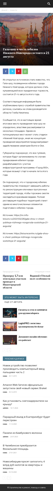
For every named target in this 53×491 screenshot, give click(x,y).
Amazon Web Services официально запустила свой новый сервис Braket (25, 386)
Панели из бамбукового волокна (22, 432)
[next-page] (9, 350)
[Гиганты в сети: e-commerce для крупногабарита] (10, 313)
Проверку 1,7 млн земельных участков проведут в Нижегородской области (14, 281)
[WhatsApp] (25, 71)
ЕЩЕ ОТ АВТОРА (13, 301)
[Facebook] (5, 71)
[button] (4, 4)
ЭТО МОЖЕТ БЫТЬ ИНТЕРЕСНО (21, 297)
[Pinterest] (18, 71)
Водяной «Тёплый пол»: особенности (40, 277)
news (5, 376)
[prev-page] (4, 350)
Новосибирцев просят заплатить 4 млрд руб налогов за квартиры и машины (24, 465)
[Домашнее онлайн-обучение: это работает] (10, 340)
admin (5, 408)
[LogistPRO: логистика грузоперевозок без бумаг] (10, 326)
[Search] (49, 4)
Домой (4, 10)
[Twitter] (12, 71)
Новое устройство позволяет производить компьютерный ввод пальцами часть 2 (24, 369)
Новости (13, 10)
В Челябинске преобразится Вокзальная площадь (19, 447)
